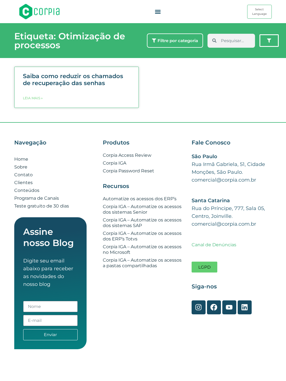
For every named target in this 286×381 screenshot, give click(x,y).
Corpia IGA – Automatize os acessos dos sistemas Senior (142, 209)
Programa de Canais (36, 198)
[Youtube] (229, 307)
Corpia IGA (114, 163)
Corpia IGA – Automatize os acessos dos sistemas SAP (142, 222)
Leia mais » (33, 98)
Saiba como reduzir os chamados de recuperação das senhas (73, 79)
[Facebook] (214, 307)
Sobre (20, 167)
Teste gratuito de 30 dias (41, 206)
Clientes (23, 182)
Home (21, 159)
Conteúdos (26, 190)
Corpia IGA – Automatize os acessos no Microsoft (142, 249)
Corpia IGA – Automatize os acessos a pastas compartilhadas (142, 262)
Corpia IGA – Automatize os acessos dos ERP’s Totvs (142, 236)
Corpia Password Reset (128, 170)
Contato (23, 174)
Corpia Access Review (127, 155)
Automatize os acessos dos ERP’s (140, 198)
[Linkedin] (245, 307)
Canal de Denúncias (214, 244)
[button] (157, 11)
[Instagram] (199, 307)
